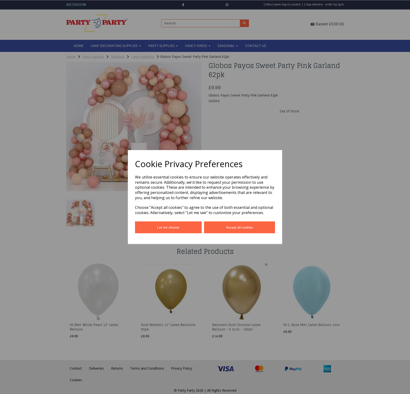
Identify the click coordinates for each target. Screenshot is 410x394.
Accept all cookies (239, 227)
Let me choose (168, 227)
